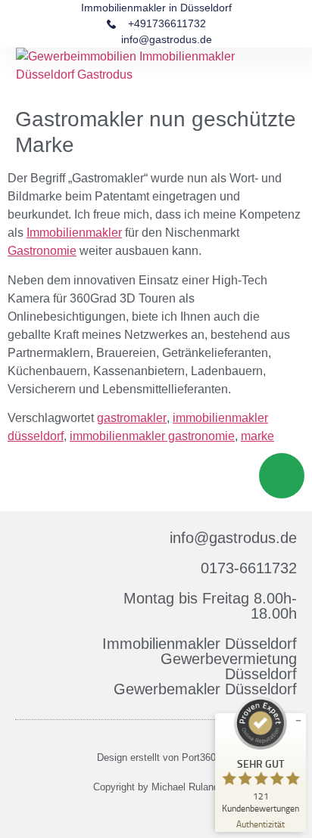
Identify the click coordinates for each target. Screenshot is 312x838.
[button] (286, 74)
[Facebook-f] (147, 814)
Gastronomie (42, 250)
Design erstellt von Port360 (156, 757)
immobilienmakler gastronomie (152, 436)
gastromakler (132, 417)
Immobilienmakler (74, 232)
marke (257, 436)
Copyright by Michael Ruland (156, 787)
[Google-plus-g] (165, 814)
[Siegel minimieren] (298, 720)
